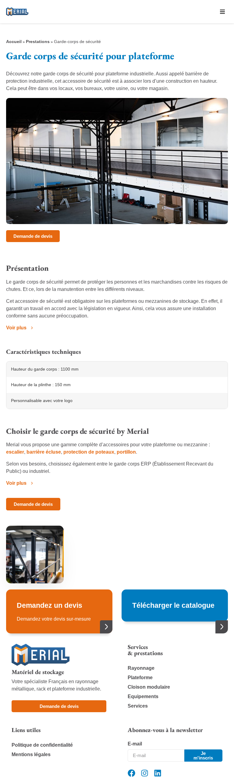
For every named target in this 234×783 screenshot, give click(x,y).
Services (138, 706)
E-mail (135, 743)
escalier (15, 452)
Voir (16, 327)
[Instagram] (144, 773)
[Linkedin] (157, 773)
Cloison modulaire (149, 687)
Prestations (38, 41)
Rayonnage (141, 668)
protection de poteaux (88, 452)
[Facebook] (131, 773)
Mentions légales (31, 754)
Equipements (143, 696)
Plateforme (140, 677)
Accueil (14, 41)
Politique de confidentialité (42, 745)
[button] (222, 11)
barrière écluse (44, 452)
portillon (126, 452)
